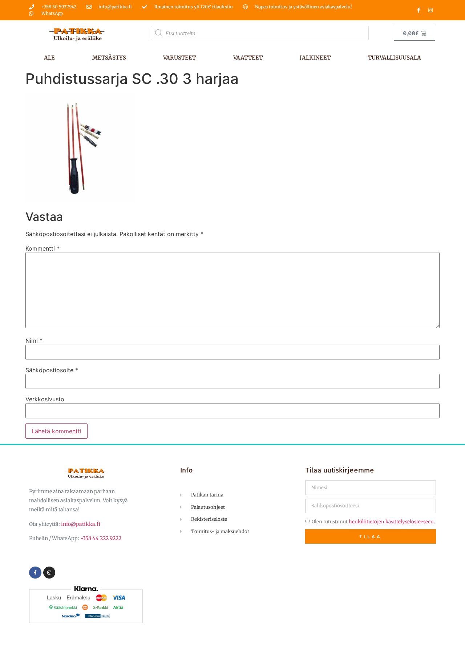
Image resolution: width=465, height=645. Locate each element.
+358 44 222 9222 (100, 538)
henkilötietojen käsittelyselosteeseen (391, 522)
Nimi (34, 341)
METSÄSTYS (109, 57)
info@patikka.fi (80, 524)
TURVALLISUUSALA (394, 57)
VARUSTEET (179, 57)
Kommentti (42, 248)
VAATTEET (248, 57)
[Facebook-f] (418, 10)
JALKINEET (315, 57)
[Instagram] (430, 10)
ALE (49, 57)
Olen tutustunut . (373, 522)
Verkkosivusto (44, 399)
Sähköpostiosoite (51, 370)
